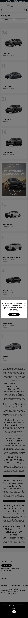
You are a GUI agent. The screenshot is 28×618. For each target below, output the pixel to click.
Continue (14, 314)
